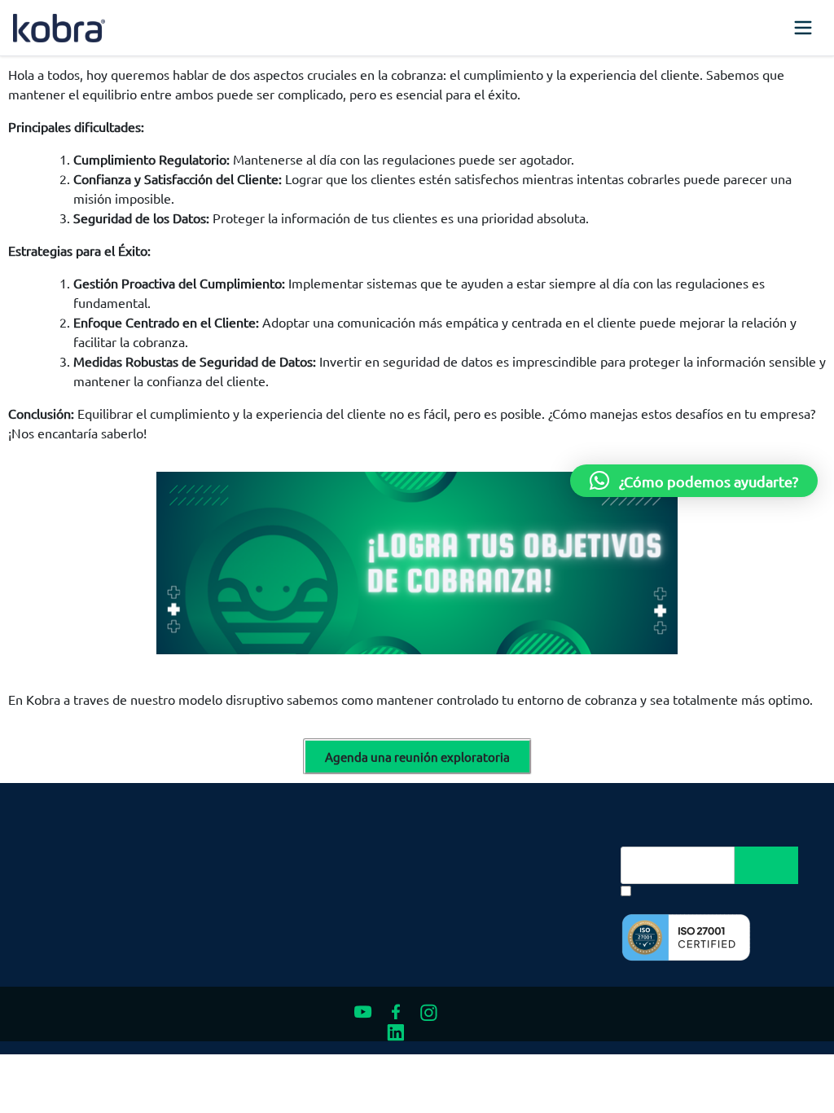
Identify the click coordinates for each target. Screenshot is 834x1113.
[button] (694, 480)
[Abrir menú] (803, 28)
